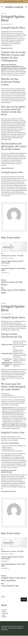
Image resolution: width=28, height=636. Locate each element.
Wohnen (4, 616)
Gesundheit (5, 613)
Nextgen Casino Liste (6, 48)
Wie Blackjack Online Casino (8, 470)
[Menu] (2, 7)
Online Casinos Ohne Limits (8, 491)
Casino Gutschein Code (7, 168)
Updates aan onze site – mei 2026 (12, 256)
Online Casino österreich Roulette (10, 443)
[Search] (26, 7)
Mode (3, 615)
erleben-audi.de (14, 7)
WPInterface (4, 629)
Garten (4, 611)
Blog (2, 253)
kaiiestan (11, 258)
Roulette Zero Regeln (6, 472)
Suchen (3, 596)
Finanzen (4, 610)
